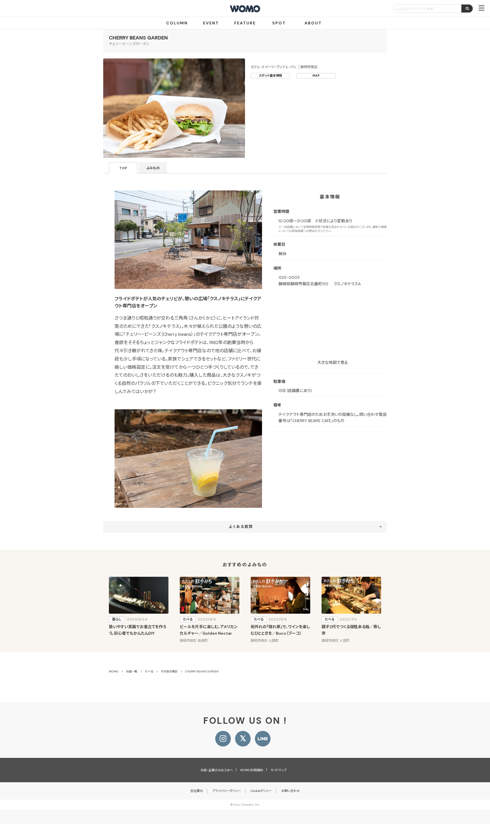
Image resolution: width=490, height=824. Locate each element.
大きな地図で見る (332, 362)
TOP (123, 168)
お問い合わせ (290, 791)
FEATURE (245, 23)
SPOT (279, 23)
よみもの (153, 168)
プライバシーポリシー (226, 791)
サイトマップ (279, 770)
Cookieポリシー (261, 791)
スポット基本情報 (270, 75)
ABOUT (313, 23)
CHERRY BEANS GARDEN (138, 37)
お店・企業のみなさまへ (216, 770)
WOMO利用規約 (251, 770)
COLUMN (177, 23)
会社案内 (196, 791)
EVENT (211, 23)
